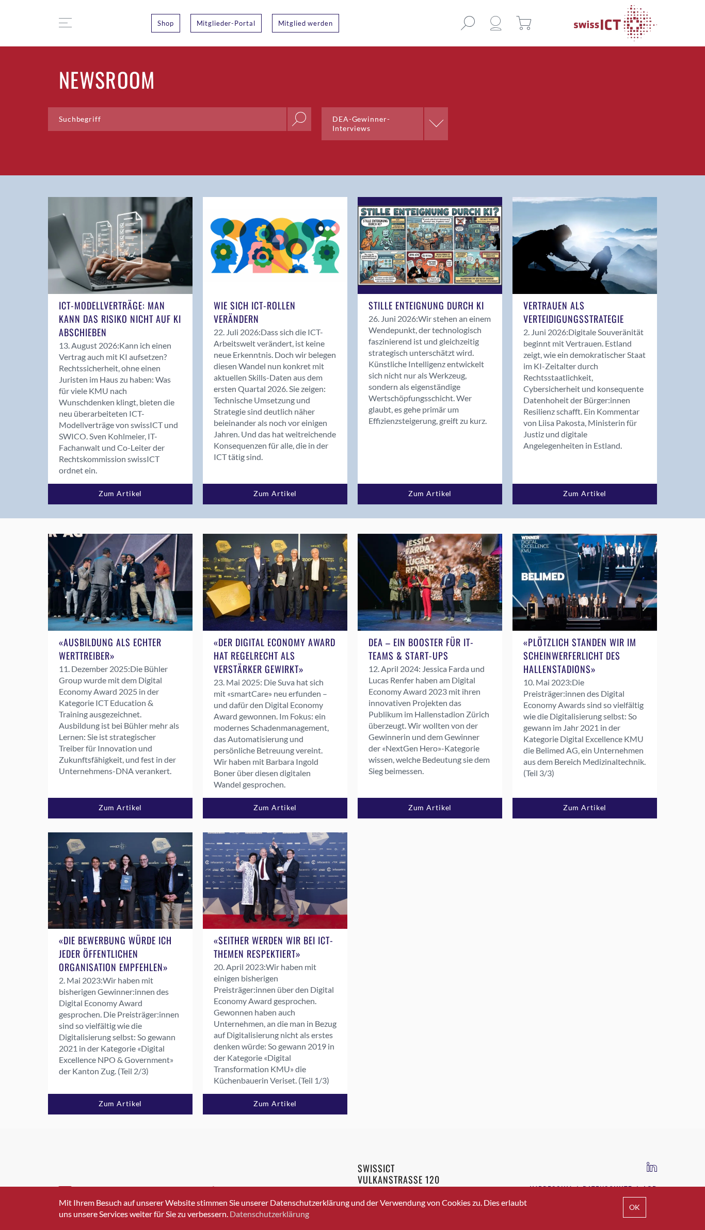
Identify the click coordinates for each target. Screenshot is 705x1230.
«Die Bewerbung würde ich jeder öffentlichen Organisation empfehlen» (115, 953)
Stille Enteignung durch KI (426, 305)
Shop (165, 23)
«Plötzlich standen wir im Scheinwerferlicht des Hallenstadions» (579, 655)
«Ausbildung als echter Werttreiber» (110, 648)
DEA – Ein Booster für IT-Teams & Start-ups (421, 648)
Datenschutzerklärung (269, 1214)
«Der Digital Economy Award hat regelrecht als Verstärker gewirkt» (274, 655)
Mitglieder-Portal (226, 23)
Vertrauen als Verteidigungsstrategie (573, 312)
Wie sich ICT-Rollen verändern (255, 312)
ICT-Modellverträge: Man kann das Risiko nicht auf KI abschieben (120, 319)
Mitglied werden (305, 23)
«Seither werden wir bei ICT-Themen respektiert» (273, 946)
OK (634, 1207)
